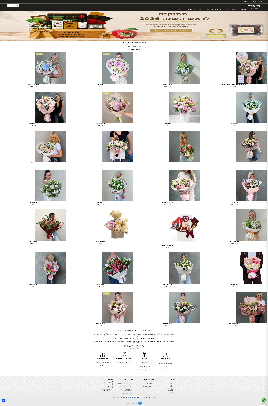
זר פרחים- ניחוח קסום (168, 163)
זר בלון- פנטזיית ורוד (234, 324)
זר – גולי (234, 163)
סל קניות (171, 388)
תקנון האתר (170, 391)
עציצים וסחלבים (219, 9)
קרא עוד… (124, 366)
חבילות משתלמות (208, 9)
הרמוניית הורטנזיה (33, 84)
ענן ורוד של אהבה (100, 123)
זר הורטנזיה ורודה (100, 84)
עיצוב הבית (180, 9)
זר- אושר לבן (100, 202)
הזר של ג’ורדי (234, 123)
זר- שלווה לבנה (167, 284)
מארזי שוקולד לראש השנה (126, 389)
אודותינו (171, 383)
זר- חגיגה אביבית (167, 324)
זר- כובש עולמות (33, 123)
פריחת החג (167, 123)
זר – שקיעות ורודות (167, 202)
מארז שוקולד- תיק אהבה (167, 245)
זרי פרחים (144, 373)
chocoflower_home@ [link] (134, 348)
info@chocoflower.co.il (105, 384)
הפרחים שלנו (234, 9)
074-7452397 (107, 382)
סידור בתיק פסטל (100, 163)
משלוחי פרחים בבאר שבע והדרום (124, 383)
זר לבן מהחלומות (234, 241)
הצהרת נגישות (170, 389)
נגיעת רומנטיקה (100, 324)
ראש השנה (243, 9)
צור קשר (171, 386)
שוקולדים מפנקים (128, 388)
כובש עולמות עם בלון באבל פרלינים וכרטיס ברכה (234, 84)
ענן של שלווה (33, 163)
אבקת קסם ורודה (33, 284)
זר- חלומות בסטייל (33, 241)
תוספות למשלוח (198, 9)
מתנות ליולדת (189, 9)
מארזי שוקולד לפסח (127, 382)
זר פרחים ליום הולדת (147, 386)
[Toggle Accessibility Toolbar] (4, 401)
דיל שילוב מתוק (100, 241)
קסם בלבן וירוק (167, 84)
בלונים (130, 392)
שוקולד (227, 9)
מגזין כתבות (170, 385)
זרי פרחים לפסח (128, 386)
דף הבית (171, 382)
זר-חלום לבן (33, 202)
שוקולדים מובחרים (127, 393)
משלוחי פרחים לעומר (127, 385)
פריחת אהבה (100, 284)
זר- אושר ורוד (234, 202)
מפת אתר (171, 392)
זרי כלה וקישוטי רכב (165, 369)
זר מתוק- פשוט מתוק (234, 284)
